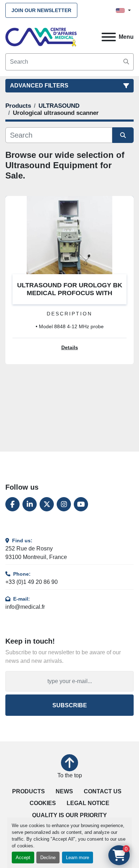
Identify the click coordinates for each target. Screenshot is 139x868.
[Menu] (109, 37)
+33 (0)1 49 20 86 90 (31, 582)
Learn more (77, 857)
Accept (23, 857)
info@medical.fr (25, 607)
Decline (48, 857)
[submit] (126, 61)
